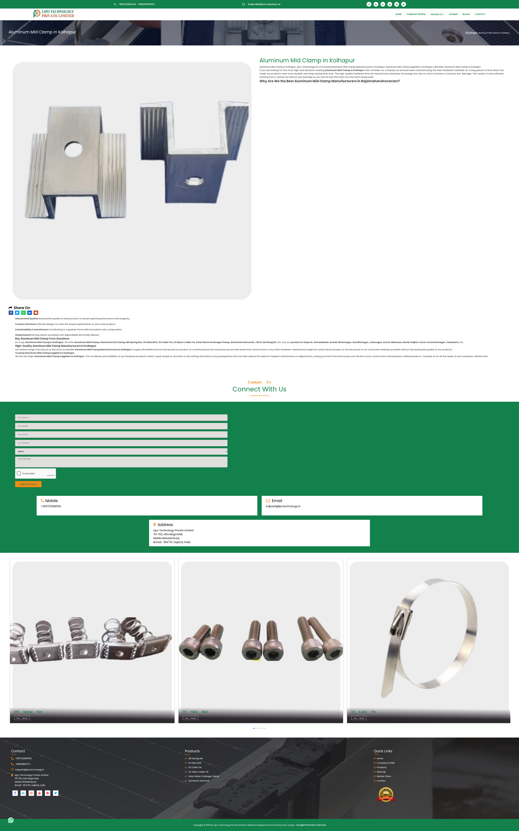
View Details (21, 718)
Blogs (466, 14)
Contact (381, 780)
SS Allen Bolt (194, 762)
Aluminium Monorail (198, 780)
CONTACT (480, 14)
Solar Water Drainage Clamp (203, 776)
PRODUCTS (436, 14)
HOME (398, 14)
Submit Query (28, 484)
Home (470, 32)
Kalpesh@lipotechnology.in (264, 4)
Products (381, 767)
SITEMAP (453, 14)
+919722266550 (127, 4)
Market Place (384, 776)
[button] (254, 728)
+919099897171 (145, 4)
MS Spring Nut (195, 758)
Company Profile (416, 14)
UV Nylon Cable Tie (198, 771)
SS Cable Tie (194, 767)
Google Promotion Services (311, 825)
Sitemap (381, 771)
